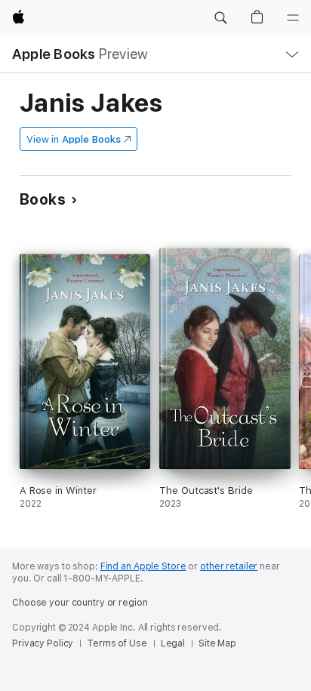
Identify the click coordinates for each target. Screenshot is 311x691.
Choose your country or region (80, 602)
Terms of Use (117, 643)
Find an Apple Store (143, 566)
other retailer (228, 566)
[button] (220, 18)
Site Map (217, 643)
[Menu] (293, 18)
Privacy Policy (42, 643)
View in (73, 139)
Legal (173, 643)
